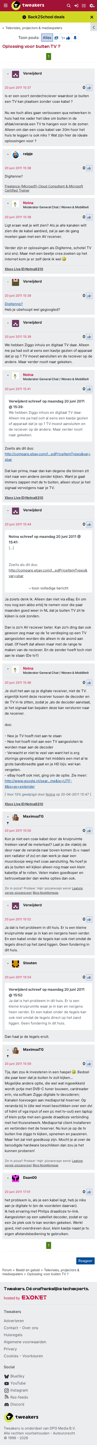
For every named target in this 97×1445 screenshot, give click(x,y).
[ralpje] (15, 154)
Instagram (19, 1390)
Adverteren (14, 1320)
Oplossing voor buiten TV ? (48, 1274)
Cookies (11, 1356)
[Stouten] (15, 963)
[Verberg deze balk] (92, 17)
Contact (11, 1327)
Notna (28, 203)
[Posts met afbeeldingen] (56, 37)
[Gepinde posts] (75, 37)
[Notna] (15, 203)
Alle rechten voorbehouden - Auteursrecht (39, 1433)
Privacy (10, 1348)
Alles (47, 37)
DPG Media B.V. (63, 1428)
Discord (17, 1404)
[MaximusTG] (15, 817)
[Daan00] (15, 1178)
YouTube (18, 1383)
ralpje (28, 154)
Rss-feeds (19, 1397)
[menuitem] (69, 5)
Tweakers (12, 1428)
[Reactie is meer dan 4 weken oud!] (18, 87)
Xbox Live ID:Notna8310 (24, 269)
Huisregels (13, 1334)
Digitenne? (14, 304)
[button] (5, 5)
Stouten (30, 963)
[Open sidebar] (93, 27)
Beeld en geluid (28, 1270)
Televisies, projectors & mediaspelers (33, 28)
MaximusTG (33, 816)
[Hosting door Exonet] (25, 1298)
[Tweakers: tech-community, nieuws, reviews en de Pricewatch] (27, 5)
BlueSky (17, 1376)
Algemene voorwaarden (25, 1341)
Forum (7, 1270)
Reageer (85, 1261)
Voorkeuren (32, 1356)
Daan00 (30, 1177)
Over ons (30, 1327)
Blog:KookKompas (45, 893)
